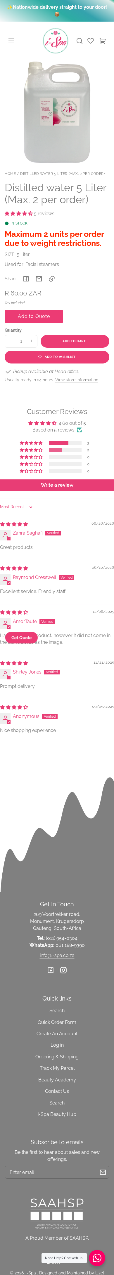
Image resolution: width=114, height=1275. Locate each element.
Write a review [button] (57, 485)
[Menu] (11, 40)
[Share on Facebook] (26, 278)
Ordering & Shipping (57, 1057)
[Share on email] (38, 278)
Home (10, 174)
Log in (57, 1045)
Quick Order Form (57, 1022)
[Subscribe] (102, 1172)
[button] (79, 40)
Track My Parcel (57, 1068)
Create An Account (57, 1033)
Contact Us (57, 1091)
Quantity (13, 330)
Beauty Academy (57, 1080)
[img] (14, 524)
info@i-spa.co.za (57, 955)
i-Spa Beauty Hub (57, 1114)
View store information (76, 379)
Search (57, 1010)
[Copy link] (51, 278)
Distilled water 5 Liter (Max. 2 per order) (62, 174)
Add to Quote (34, 316)
